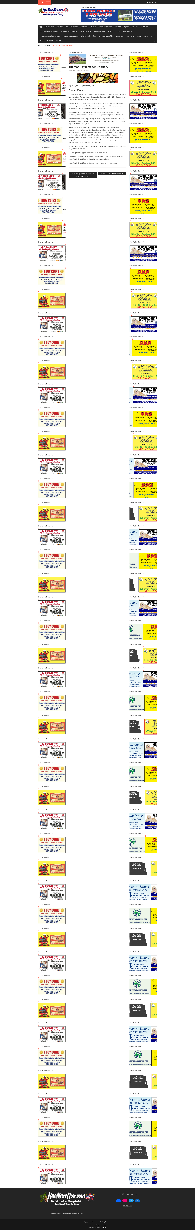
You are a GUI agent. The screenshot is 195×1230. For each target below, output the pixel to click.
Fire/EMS (118, 27)
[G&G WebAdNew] (143, 71)
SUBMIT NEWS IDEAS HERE (128, 1194)
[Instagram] (150, 2)
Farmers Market (99, 31)
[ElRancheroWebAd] (143, 95)
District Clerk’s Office (88, 36)
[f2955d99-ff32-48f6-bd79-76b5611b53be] (52, 71)
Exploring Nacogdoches (69, 31)
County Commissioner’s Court (50, 36)
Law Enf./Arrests (72, 27)
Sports (126, 27)
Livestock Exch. (85, 31)
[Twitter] (153, 2)
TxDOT (153, 36)
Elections (111, 31)
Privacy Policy (128, 1206)
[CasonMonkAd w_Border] (97, 63)
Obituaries (84, 27)
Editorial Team (87, 70)
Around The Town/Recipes (49, 31)
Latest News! (49, 27)
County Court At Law (70, 36)
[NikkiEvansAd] (52, 95)
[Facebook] (147, 2)
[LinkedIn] (155, 2)
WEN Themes (102, 1227)
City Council (127, 31)
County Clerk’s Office (106, 36)
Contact (58, 41)
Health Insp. (145, 27)
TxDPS (42, 41)
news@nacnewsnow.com (73, 1213)
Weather (60, 27)
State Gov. (130, 36)
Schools (135, 27)
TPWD (139, 36)
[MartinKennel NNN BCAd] (143, 119)
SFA (119, 31)
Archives (50, 41)
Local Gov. (119, 36)
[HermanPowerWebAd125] (52, 119)
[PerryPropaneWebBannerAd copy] (119, 15)
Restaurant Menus (105, 27)
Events (93, 27)
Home (90, 1225)
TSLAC (146, 36)
